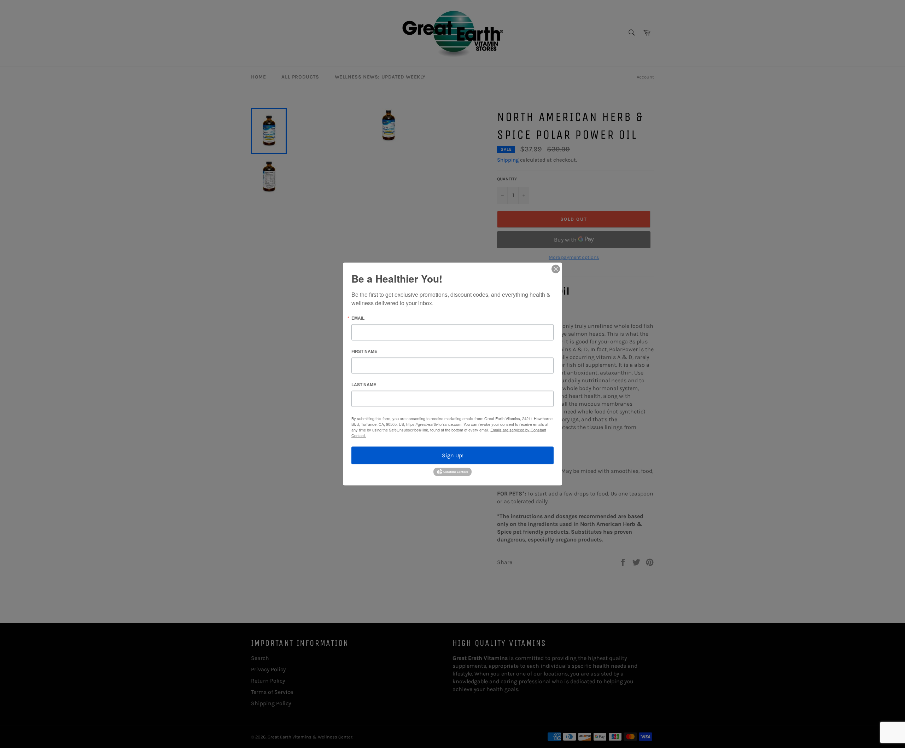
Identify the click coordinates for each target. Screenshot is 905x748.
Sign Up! (452, 455)
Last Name (363, 384)
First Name (364, 351)
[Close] (555, 269)
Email (357, 317)
